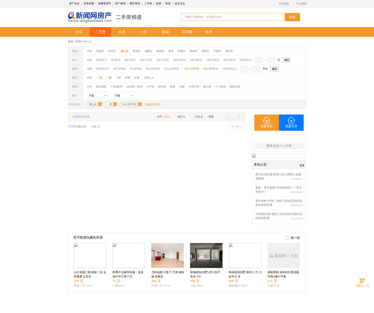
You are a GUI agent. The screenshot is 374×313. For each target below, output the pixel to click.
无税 (182, 86)
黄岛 (171, 51)
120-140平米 (171, 68)
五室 (136, 77)
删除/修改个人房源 (279, 145)
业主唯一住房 (134, 86)
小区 (143, 32)
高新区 (160, 51)
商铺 (165, 32)
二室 (109, 77)
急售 (172, 86)
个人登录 (301, 3)
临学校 (162, 86)
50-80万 (116, 59)
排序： (163, 116)
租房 (158, 3)
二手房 (148, 3)
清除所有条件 (153, 104)
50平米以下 (103, 68)
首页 (78, 32)
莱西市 (205, 51)
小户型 (150, 86)
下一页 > (236, 126)
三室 (118, 77)
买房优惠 (89, 3)
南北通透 (101, 86)
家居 (168, 3)
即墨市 (181, 51)
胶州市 (229, 51)
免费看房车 (104, 3)
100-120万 (146, 59)
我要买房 (291, 126)
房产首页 (74, 3)
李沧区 (136, 51)
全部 (89, 51)
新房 (208, 32)
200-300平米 (210, 68)
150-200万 (179, 59)
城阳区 (148, 51)
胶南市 (193, 51)
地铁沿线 (235, 86)
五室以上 (148, 77)
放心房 (207, 86)
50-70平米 (120, 68)
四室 (127, 77)
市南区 (100, 51)
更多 (302, 165)
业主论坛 (180, 3)
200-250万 (196, 59)
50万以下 (101, 59)
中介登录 (284, 3)
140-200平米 (129, 104)
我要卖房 (267, 126)
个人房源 (220, 86)
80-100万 (130, 59)
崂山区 (88, 41)
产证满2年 (117, 86)
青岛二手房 (74, 41)
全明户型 (194, 86)
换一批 (295, 237)
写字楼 (187, 32)
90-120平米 (153, 68)
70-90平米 (136, 68)
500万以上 (246, 59)
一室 (109, 104)
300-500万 (229, 59)
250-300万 (212, 59)
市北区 (112, 51)
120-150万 (162, 59)
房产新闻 (120, 3)
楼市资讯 (135, 3)
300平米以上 (229, 68)
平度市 (217, 51)
